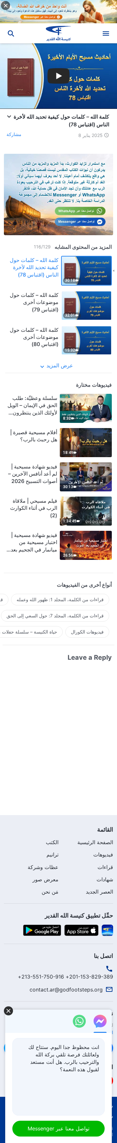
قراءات (105, 867)
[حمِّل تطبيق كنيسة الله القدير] (107, 930)
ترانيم (52, 854)
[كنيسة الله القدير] (59, 33)
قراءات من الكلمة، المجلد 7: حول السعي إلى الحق (55, 615)
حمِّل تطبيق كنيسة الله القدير (79, 915)
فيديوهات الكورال (87, 631)
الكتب (52, 842)
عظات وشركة (43, 867)
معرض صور (45, 879)
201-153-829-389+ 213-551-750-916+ (65, 976)
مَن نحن (50, 891)
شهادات (105, 879)
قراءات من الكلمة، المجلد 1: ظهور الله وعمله (60, 599)
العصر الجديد (99, 891)
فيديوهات (103, 854)
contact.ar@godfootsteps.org (66, 989)
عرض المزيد (59, 365)
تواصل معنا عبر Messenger (58, 1128)
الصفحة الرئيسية (95, 842)
